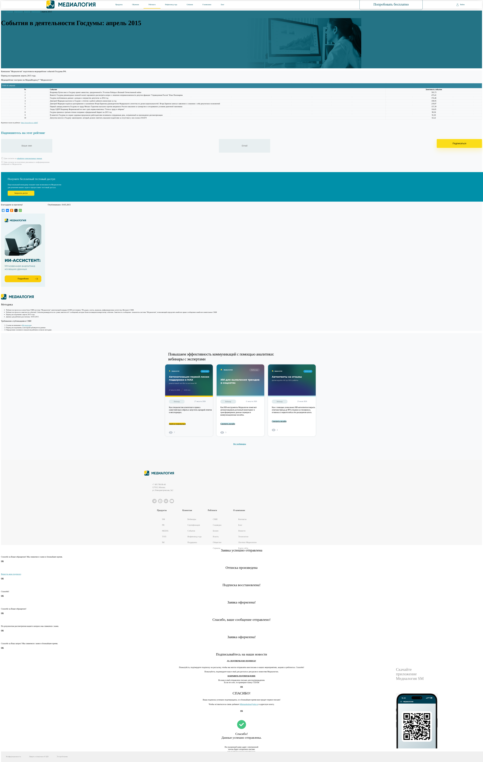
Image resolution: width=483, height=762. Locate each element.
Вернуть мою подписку (11, 574)
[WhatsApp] (20, 210)
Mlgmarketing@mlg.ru (249, 704)
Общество (217, 542)
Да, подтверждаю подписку (241, 661)
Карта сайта (243, 548)
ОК (2, 561)
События (190, 5)
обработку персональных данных (29, 158)
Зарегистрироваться (177, 424)
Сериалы (216, 548)
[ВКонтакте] (7, 210)
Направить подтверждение (241, 676)
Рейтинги (152, 5)
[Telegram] (3, 210)
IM (163, 542)
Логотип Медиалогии (247, 542)
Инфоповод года (171, 5)
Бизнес (216, 531)
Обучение (135, 5)
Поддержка (192, 542)
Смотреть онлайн (227, 424)
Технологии (243, 537)
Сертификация (193, 525)
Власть (216, 537)
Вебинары (191, 519)
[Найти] (342, 4)
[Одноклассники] (11, 210)
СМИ (215, 519)
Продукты (119, 5)
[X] (15, 210)
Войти (462, 5)
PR (163, 525)
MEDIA (165, 531)
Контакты (242, 519)
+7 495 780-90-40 (159, 484)
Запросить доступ (21, 193)
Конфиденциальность (13, 756)
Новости (242, 531)
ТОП (164, 537)
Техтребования (62, 756)
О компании (206, 5)
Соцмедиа (217, 525)
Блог (222, 5)
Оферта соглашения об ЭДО (39, 756)
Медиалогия (26, 325)
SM (163, 519)
